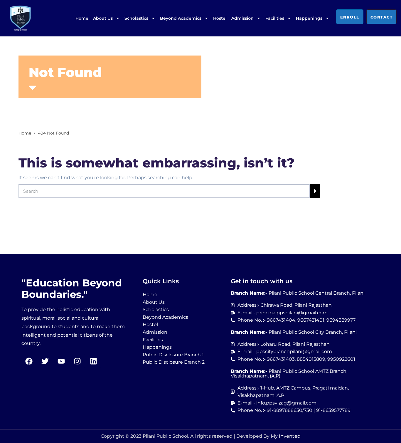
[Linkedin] (93, 361)
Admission (242, 18)
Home (81, 18)
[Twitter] (45, 361)
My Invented (286, 436)
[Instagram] (77, 361)
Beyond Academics (180, 18)
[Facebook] (28, 361)
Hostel (220, 18)
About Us (103, 18)
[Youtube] (61, 361)
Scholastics (136, 18)
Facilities (274, 18)
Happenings (309, 18)
